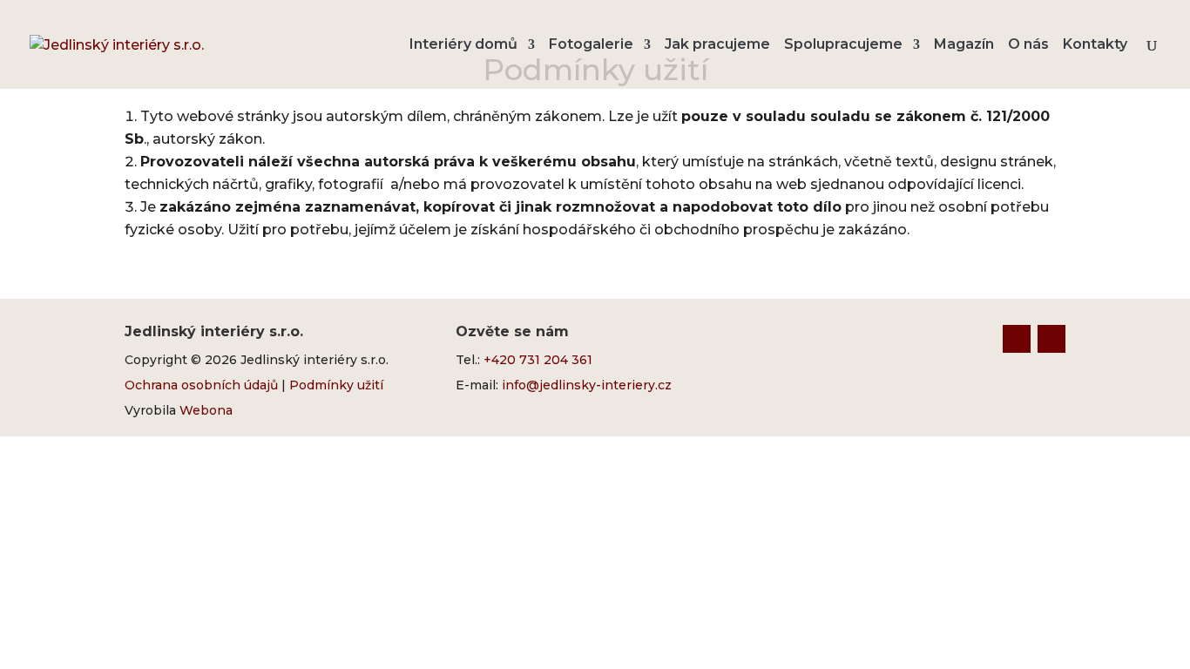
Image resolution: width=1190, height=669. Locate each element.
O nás (1028, 45)
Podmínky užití (336, 385)
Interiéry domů (463, 45)
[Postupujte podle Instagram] (1051, 339)
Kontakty (1095, 45)
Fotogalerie (591, 45)
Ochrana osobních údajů (201, 385)
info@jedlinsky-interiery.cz (587, 385)
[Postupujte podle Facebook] (1017, 339)
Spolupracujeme (843, 45)
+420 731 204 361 (537, 360)
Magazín (964, 45)
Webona (206, 410)
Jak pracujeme (717, 45)
